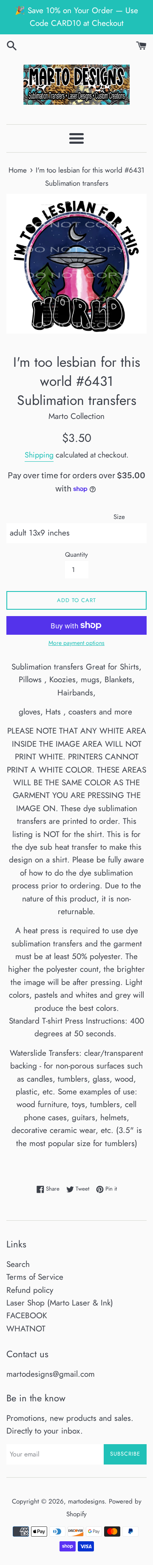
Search (18, 1264)
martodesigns (86, 1501)
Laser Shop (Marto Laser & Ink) (59, 1302)
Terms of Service (34, 1277)
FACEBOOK (26, 1315)
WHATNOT (25, 1328)
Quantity (76, 554)
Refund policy (29, 1290)
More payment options (76, 643)
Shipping (39, 454)
